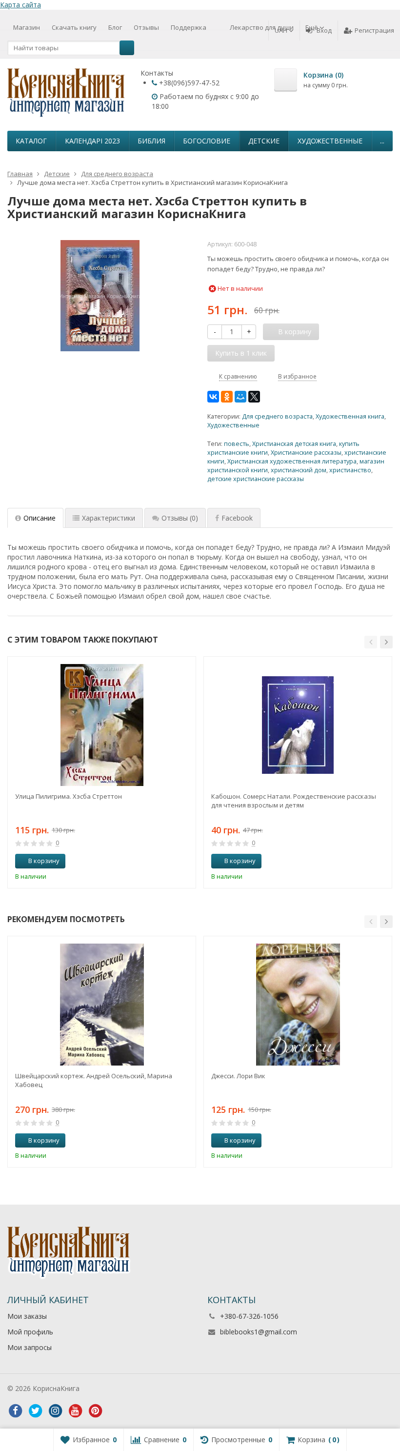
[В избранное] (185, 861)
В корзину (44, 860)
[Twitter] (35, 1411)
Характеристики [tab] (108, 518)
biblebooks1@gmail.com (258, 1331)
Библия (151, 140)
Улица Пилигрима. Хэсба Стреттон (68, 796)
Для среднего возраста (277, 416)
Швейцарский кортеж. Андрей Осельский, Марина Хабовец (93, 1080)
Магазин (26, 27)
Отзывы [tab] (179, 518)
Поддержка (188, 27)
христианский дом (298, 470)
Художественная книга (350, 416)
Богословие (206, 140)
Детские (264, 140)
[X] (254, 397)
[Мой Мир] (240, 397)
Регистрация (374, 30)
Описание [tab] (39, 518)
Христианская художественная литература (292, 461)
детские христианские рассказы (255, 479)
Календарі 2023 (92, 140)
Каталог (31, 140)
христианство (350, 470)
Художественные (330, 140)
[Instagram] (55, 1411)
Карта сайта (20, 4)
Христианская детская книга (294, 444)
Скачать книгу (74, 27)
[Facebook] (15, 1411)
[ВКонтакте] (213, 397)
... (382, 140)
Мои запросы (29, 1347)
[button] (370, 642)
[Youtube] (75, 1411)
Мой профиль (30, 1331)
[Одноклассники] (227, 397)
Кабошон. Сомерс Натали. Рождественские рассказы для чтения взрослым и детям (293, 800)
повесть (236, 444)
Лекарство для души (262, 27)
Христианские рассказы (306, 452)
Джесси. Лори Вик (238, 1075)
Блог (115, 27)
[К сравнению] (170, 861)
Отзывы (146, 27)
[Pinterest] (95, 1411)
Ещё (312, 27)
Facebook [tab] (237, 518)
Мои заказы (27, 1316)
